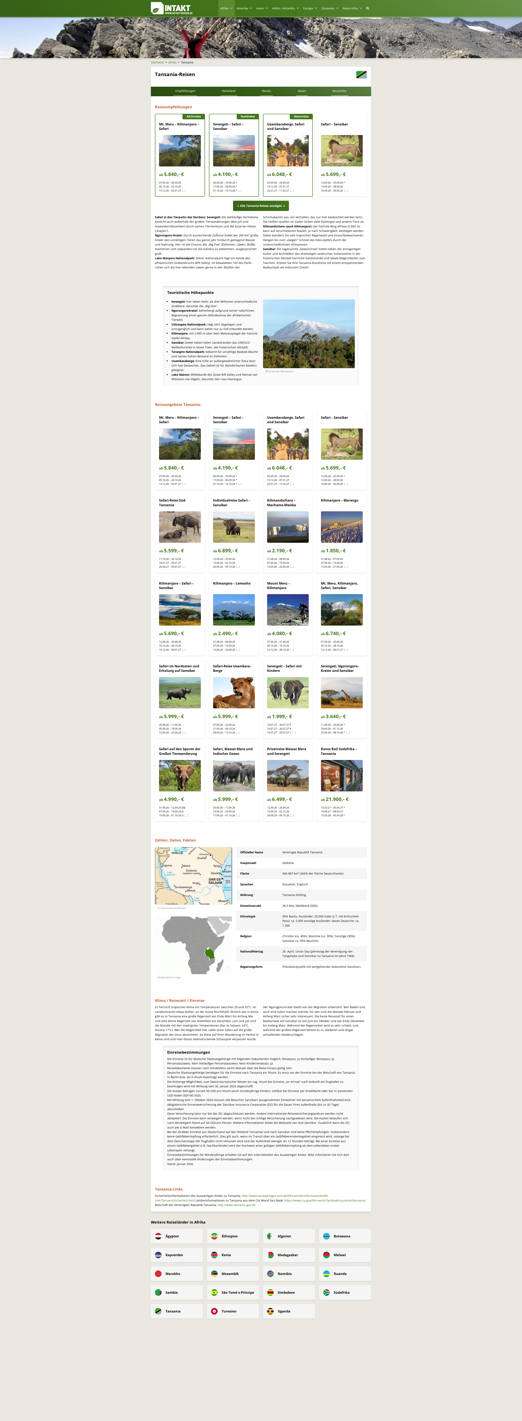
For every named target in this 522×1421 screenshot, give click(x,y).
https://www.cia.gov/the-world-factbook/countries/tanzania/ (325, 1200)
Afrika (172, 62)
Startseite (157, 62)
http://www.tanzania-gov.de (236, 1205)
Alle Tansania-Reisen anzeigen (261, 206)
